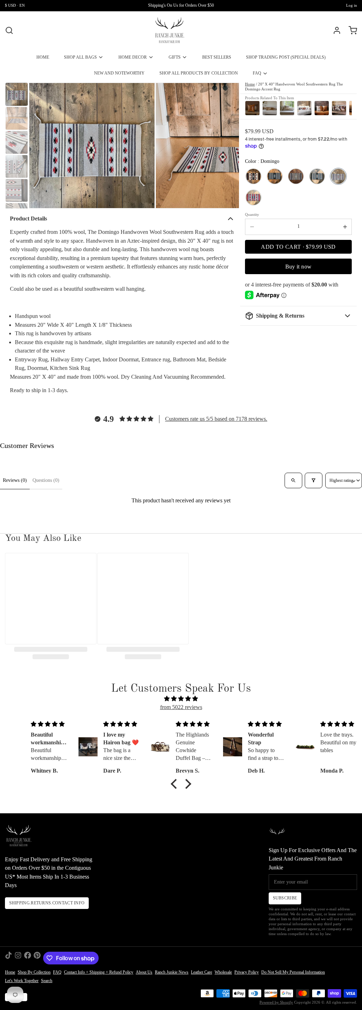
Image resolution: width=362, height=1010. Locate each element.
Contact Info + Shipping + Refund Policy (98, 972)
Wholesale (223, 972)
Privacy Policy (246, 972)
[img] (181, 699)
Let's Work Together (22, 980)
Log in (351, 5)
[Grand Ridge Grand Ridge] (317, 176)
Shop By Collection (34, 972)
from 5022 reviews (181, 707)
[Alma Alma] (274, 176)
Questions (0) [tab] (46, 480)
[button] (298, 247)
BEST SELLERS (216, 57)
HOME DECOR (132, 57)
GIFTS (175, 57)
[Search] (9, 30)
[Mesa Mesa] (253, 197)
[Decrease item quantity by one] (251, 227)
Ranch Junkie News (171, 972)
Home (250, 84)
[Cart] (350, 30)
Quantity (252, 215)
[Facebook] (27, 958)
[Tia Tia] (295, 176)
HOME (42, 57)
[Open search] (293, 480)
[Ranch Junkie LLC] (169, 30)
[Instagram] (18, 958)
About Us (144, 972)
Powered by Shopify (276, 1002)
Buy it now (298, 267)
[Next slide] (229, 145)
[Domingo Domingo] (338, 176)
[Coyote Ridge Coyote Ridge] (253, 176)
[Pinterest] (37, 958)
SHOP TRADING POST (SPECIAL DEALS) (286, 57)
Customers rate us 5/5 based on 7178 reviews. (216, 419)
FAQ (257, 73)
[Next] (345, 107)
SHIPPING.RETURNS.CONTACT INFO (47, 902)
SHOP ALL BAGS (80, 57)
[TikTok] (8, 958)
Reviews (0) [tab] (15, 480)
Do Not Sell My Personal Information (293, 972)
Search (46, 980)
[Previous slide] (39, 145)
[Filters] (313, 480)
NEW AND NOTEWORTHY (119, 73)
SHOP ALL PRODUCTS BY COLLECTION (198, 73)
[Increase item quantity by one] (344, 227)
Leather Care (201, 972)
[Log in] (334, 30)
